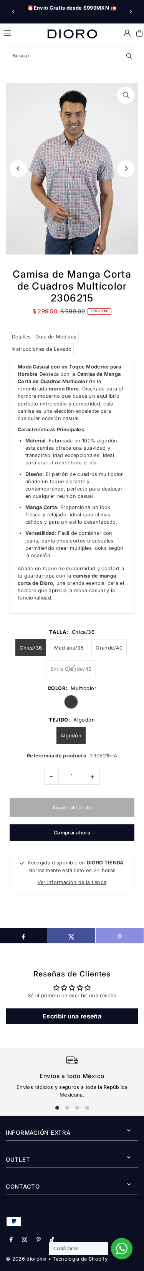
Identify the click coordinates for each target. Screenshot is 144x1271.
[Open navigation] (22, 32)
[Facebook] (11, 1240)
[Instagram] (24, 1240)
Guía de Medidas (56, 337)
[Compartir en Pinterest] (120, 935)
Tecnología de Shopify (80, 1259)
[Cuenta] (127, 33)
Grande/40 (109, 648)
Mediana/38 (69, 648)
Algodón (71, 735)
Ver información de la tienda (72, 882)
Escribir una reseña (72, 1016)
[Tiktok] (52, 1240)
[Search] (129, 56)
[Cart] (139, 33)
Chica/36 (31, 648)
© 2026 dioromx (26, 1259)
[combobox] (72, 56)
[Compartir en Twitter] (71, 935)
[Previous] (13, 11)
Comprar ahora (72, 833)
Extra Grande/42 (71, 669)
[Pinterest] (38, 1240)
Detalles (21, 337)
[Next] (130, 11)
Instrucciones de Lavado (41, 349)
